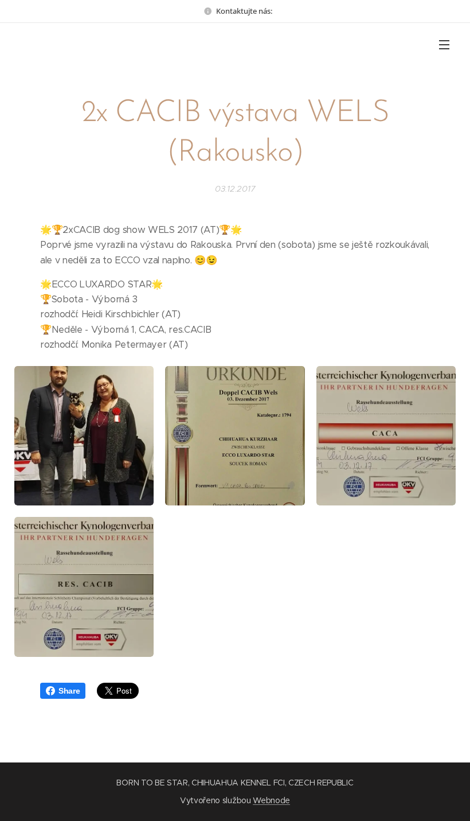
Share (69, 690)
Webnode (271, 800)
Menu (444, 44)
